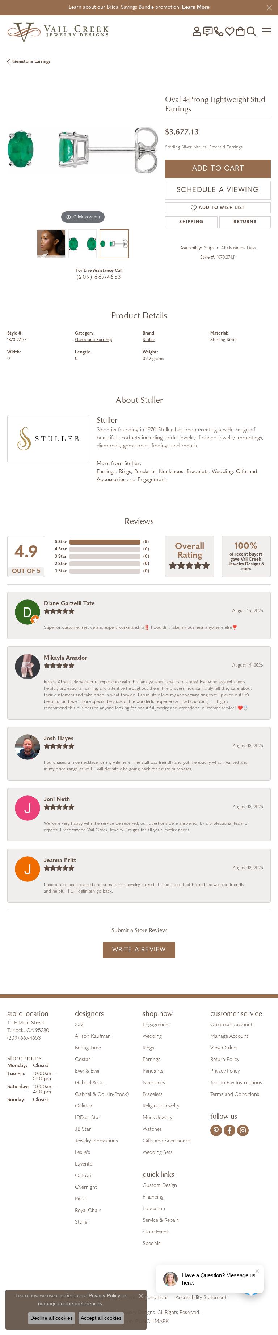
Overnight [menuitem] (86, 1187)
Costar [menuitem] (82, 1059)
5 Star (61, 542)
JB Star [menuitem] (83, 1129)
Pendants (144, 472)
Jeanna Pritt (60, 861)
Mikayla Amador (65, 658)
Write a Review (139, 950)
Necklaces (171, 472)
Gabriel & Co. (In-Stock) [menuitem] (102, 1094)
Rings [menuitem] (148, 1048)
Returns (244, 222)
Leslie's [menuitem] (82, 1152)
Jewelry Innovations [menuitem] (96, 1141)
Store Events (156, 1232)
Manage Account (229, 1036)
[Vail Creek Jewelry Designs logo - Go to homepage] (58, 31)
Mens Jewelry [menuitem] (157, 1118)
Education (154, 1209)
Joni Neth (57, 800)
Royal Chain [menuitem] (88, 1210)
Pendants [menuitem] (153, 1071)
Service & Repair (160, 1220)
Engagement (152, 480)
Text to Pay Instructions (236, 1083)
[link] (207, 31)
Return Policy (224, 1059)
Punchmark (152, 1321)
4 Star (61, 549)
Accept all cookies (101, 1318)
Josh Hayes (58, 739)
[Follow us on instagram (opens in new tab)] (243, 1130)
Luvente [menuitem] (83, 1164)
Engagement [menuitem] (156, 1025)
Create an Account (231, 1025)
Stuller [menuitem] (82, 1222)
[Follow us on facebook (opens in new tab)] (229, 1130)
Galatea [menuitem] (83, 1106)
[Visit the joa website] (121, 1275)
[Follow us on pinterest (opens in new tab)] (216, 1130)
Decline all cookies (51, 1318)
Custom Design (160, 1185)
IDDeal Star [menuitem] (87, 1118)
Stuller (149, 340)
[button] (197, 31)
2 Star (61, 564)
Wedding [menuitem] (152, 1036)
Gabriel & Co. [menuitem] (90, 1083)
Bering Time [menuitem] (88, 1048)
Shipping (191, 222)
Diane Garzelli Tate (69, 604)
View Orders (223, 1048)
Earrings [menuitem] (151, 1059)
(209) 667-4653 (99, 277)
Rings (125, 472)
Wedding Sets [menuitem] (158, 1152)
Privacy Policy (225, 1071)
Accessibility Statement (201, 1298)
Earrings (106, 472)
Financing (153, 1197)
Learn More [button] (196, 7)
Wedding (222, 472)
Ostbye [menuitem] (83, 1176)
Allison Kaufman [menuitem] (93, 1036)
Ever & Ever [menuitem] (87, 1071)
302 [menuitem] (79, 1025)
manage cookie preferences (70, 1303)
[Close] (269, 7)
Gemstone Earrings (31, 62)
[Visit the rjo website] (140, 1275)
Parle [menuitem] (80, 1199)
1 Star (61, 571)
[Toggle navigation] (266, 31)
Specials (151, 1243)
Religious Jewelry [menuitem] (161, 1106)
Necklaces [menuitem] (154, 1083)
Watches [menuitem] (152, 1129)
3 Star (61, 556)
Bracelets (197, 472)
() (146, 542)
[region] (82, 149)
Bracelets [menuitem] (153, 1094)
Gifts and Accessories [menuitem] (166, 1141)
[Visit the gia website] (99, 1275)
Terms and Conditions (234, 1094)
